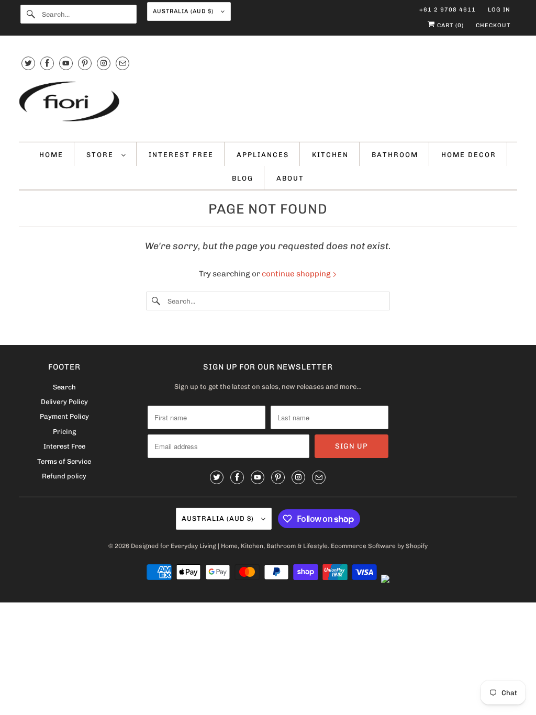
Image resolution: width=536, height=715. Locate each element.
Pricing (64, 431)
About (290, 178)
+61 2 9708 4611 (447, 9)
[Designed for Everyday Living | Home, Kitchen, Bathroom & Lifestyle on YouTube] (66, 63)
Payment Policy (64, 416)
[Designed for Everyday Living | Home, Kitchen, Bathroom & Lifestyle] (268, 102)
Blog (242, 178)
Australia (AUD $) (184, 11)
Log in (499, 9)
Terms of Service (64, 461)
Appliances (263, 155)
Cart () (449, 25)
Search (64, 387)
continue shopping (297, 273)
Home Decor (468, 155)
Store (101, 155)
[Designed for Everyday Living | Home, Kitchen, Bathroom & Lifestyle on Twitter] (28, 63)
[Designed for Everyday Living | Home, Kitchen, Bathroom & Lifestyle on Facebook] (47, 63)
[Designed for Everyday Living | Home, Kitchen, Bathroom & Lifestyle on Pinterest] (85, 63)
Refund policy (64, 476)
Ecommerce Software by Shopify (379, 546)
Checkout (493, 25)
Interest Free (181, 155)
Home (51, 155)
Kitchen (330, 155)
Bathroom (395, 155)
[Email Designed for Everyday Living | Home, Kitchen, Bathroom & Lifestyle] (122, 63)
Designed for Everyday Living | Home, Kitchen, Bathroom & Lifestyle (229, 546)
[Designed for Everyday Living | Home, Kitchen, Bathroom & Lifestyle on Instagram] (103, 63)
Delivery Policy (64, 402)
